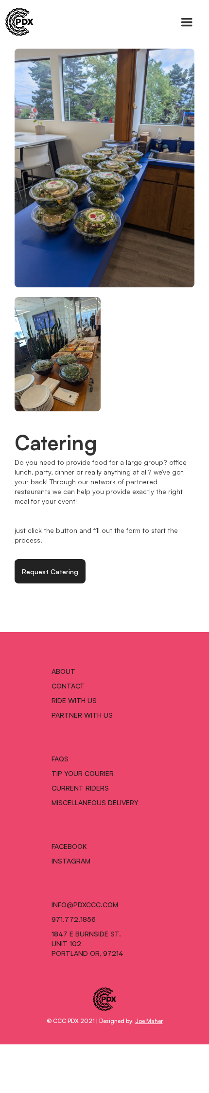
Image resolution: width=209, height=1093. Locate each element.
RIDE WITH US (74, 700)
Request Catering (50, 571)
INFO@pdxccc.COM (85, 904)
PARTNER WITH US (82, 715)
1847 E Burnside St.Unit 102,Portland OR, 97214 (87, 943)
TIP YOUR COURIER (83, 773)
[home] (17, 22)
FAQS (60, 758)
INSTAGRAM (71, 860)
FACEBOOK (69, 846)
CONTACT (68, 685)
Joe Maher (149, 1020)
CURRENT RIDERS (80, 788)
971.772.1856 (74, 919)
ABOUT (63, 671)
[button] (186, 22)
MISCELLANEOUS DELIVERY (95, 802)
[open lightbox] (104, 168)
